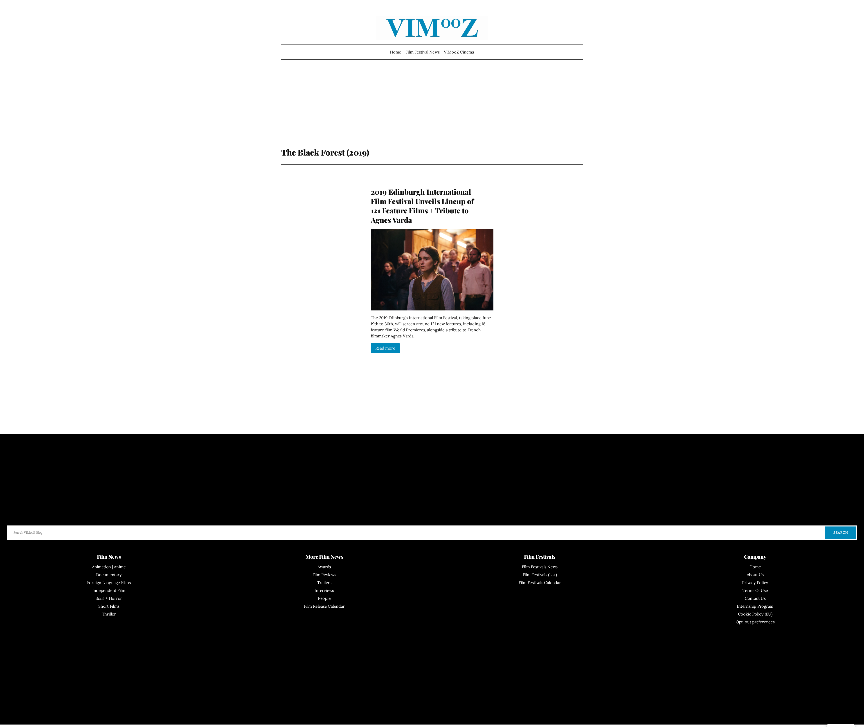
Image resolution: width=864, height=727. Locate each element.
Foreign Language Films (109, 582)
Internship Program (755, 606)
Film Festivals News (540, 566)
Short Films (108, 606)
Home (395, 52)
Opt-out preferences (755, 621)
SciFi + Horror (109, 598)
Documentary (109, 574)
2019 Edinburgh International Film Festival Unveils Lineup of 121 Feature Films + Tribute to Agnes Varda (422, 205)
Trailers (324, 582)
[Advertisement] (432, 111)
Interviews (324, 590)
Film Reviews (324, 574)
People (324, 598)
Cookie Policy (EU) (755, 614)
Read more (385, 348)
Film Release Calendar (324, 606)
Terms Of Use (755, 590)
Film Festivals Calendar (540, 582)
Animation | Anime (109, 566)
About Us (755, 574)
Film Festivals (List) (540, 574)
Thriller (109, 614)
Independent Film (108, 590)
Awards (324, 566)
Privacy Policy (755, 582)
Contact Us (755, 598)
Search (840, 533)
